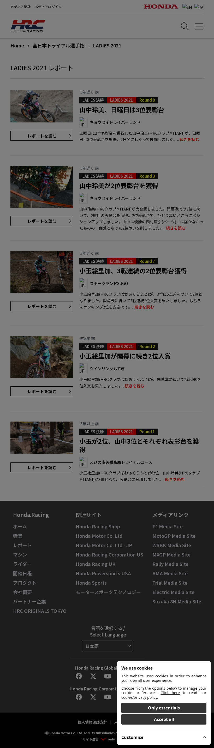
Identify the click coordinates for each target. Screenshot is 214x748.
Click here (170, 692)
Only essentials (164, 708)
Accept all (164, 719)
